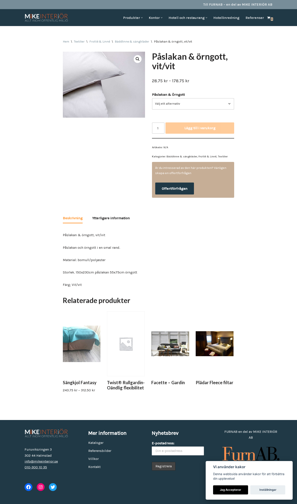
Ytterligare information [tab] (111, 218)
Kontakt (94, 467)
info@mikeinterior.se (41, 461)
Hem (66, 41)
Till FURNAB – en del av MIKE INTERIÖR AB (237, 4)
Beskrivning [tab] (73, 218)
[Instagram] (41, 487)
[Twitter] (53, 487)
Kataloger (95, 443)
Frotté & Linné (99, 41)
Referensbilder (99, 451)
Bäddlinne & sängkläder (132, 41)
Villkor (93, 459)
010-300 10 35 (36, 467)
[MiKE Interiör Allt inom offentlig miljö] (46, 17)
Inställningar (267, 489)
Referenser (254, 18)
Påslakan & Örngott (168, 94)
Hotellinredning (226, 18)
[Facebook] (28, 487)
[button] (142, 17)
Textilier (79, 41)
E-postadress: (163, 443)
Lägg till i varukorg (199, 128)
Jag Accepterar (230, 489)
